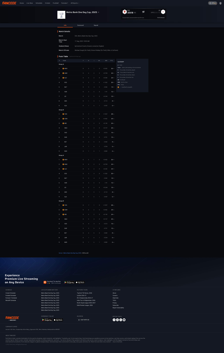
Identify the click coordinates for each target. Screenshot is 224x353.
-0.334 (105, 146)
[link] (161, 17)
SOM (65, 118)
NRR (106, 60)
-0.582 (105, 87)
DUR (65, 137)
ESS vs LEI (85, 253)
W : (118, 72)
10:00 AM (86, 41)
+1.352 (105, 82)
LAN (65, 146)
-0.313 (105, 132)
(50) (135, 12)
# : (118, 65)
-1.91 (105, 91)
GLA (65, 105)
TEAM (64, 60)
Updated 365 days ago (75, 56)
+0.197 (105, 128)
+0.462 (105, 118)
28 (112, 114)
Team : (119, 67)
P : (118, 70)
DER (65, 101)
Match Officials (64, 50)
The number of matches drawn (127, 75)
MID (65, 123)
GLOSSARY (121, 61)
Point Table (63, 56)
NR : (119, 80)
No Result (122, 79)
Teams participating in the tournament (131, 67)
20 (112, 82)
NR (99, 60)
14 (112, 87)
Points (122, 84)
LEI (159, 10)
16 (112, 132)
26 (112, 68)
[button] (65, 25)
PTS (111, 60)
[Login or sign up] (220, 3)
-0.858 (105, 151)
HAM (65, 73)
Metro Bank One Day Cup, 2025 (72, 253)
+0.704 (105, 73)
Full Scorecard (160, 17)
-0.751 (105, 137)
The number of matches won (127, 72)
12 (112, 91)
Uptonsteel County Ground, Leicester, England (89, 46)
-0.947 (105, 105)
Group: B (61, 110)
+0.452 (105, 68)
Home (60, 253)
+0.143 (105, 123)
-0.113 (105, 101)
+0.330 (105, 78)
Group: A (61, 64)
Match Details (64, 31)
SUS (65, 132)
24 (112, 73)
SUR (65, 91)
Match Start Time (63, 41)
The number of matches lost (126, 77)
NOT (65, 87)
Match (61, 36)
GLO (65, 78)
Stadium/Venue (64, 46)
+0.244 (105, 96)
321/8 (130, 12)
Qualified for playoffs (127, 87)
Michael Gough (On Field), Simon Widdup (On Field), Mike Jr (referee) (96, 50)
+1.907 (105, 114)
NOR (65, 151)
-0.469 (105, 142)
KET (65, 142)
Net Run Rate (124, 82)
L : (118, 77)
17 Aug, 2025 (79, 41)
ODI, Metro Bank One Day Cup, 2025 (86, 36)
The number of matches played (127, 70)
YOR (65, 114)
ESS (128, 10)
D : (118, 75)
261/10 (157, 12)
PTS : (119, 84)
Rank (121, 65)
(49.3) (153, 12)
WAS (65, 128)
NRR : (119, 82)
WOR (65, 68)
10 (112, 96)
